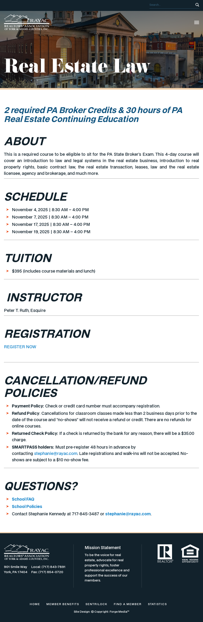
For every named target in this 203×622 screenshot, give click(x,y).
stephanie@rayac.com (55, 453)
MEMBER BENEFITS (62, 604)
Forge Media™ (119, 611)
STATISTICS (157, 604)
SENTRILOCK (96, 604)
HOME (35, 604)
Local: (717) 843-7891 (48, 566)
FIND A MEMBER (128, 604)
